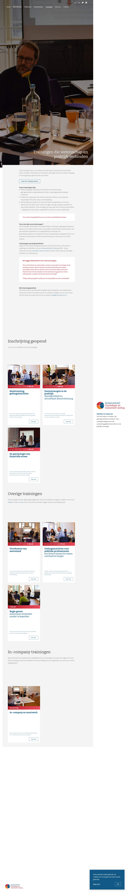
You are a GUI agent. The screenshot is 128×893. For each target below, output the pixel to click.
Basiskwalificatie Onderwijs (50, 248)
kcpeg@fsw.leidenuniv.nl (59, 295)
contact (21, 502)
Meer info (33, 421)
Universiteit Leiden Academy (40, 251)
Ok (118, 884)
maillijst (10, 502)
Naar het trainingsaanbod (29, 181)
